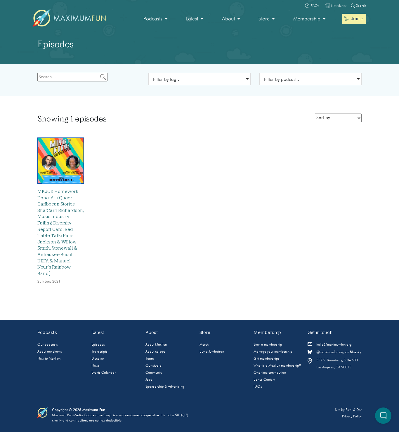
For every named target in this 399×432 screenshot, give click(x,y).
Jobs (148, 380)
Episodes (98, 344)
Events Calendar (103, 372)
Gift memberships (267, 358)
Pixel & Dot (354, 410)
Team (149, 358)
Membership (306, 19)
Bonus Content (264, 380)
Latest (192, 19)
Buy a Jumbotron (212, 351)
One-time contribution (270, 372)
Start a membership (268, 344)
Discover (97, 358)
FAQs (258, 387)
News (95, 365)
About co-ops (155, 351)
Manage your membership (273, 351)
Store (264, 19)
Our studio (153, 365)
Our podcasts (47, 344)
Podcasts (152, 19)
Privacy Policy (352, 416)
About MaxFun (156, 344)
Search (360, 6)
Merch (204, 344)
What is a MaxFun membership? (277, 365)
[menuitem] (155, 19)
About (228, 19)
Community (153, 372)
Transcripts (99, 351)
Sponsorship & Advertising (164, 387)
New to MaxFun (48, 358)
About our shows (49, 351)
